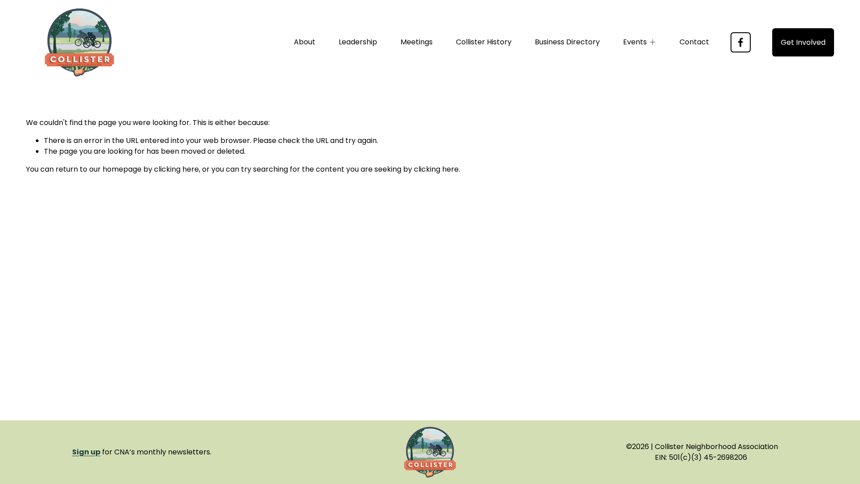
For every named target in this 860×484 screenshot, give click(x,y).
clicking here (176, 169)
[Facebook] (741, 42)
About (304, 42)
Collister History (484, 42)
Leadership (358, 42)
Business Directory (567, 42)
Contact (694, 42)
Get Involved (803, 42)
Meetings (416, 42)
